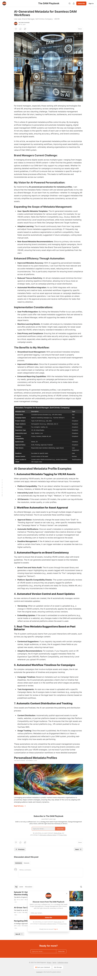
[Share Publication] (74, 3)
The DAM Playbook (24, 22)
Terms (54, 962)
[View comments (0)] (20, 29)
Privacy (49, 962)
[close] (66, 893)
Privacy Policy (63, 924)
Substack (39, 972)
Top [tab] (16, 887)
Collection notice (62, 962)
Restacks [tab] (26, 863)
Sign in (91, 3)
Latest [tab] (21, 887)
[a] (75, 896)
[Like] (16, 29)
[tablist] (22, 863)
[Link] (11, 155)
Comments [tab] (18, 863)
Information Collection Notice (48, 924)
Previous (21, 849)
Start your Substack (43, 967)
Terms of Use (57, 922)
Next (77, 849)
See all (18, 934)
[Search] (69, 3)
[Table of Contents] (2, 488)
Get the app (58, 967)
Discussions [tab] (28, 887)
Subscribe (81, 3)
